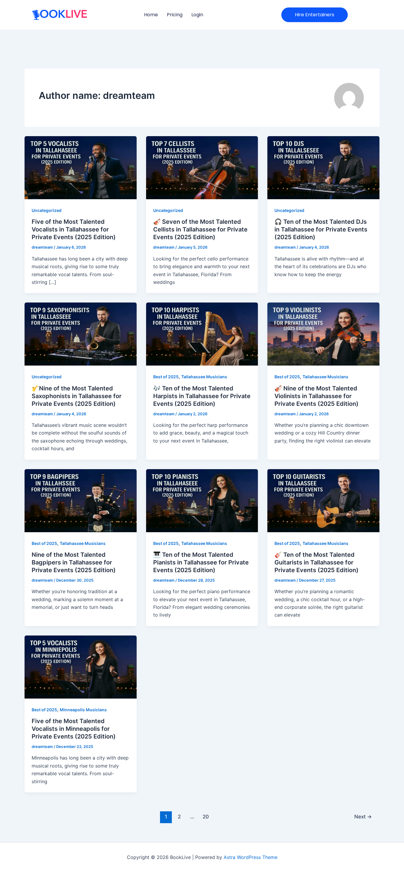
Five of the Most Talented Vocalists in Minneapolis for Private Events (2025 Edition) (74, 728)
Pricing (174, 14)
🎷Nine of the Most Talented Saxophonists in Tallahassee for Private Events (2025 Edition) (77, 396)
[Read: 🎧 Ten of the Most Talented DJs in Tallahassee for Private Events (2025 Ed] (323, 167)
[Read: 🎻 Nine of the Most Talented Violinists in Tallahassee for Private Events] (323, 334)
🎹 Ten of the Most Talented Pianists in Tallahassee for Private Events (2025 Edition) (201, 562)
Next (363, 816)
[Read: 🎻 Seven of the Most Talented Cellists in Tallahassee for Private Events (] (202, 167)
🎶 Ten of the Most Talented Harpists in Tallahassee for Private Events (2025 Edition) (202, 396)
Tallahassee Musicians (204, 376)
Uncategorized (47, 210)
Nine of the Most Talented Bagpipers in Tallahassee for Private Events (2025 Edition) (74, 562)
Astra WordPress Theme (250, 857)
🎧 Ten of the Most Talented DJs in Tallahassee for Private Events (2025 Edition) (320, 229)
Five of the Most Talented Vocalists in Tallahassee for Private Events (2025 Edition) (74, 229)
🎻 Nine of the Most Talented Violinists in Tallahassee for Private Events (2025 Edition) (316, 396)
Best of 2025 (166, 376)
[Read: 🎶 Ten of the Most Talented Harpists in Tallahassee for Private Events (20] (202, 334)
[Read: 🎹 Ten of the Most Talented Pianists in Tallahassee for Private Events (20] (202, 500)
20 (206, 816)
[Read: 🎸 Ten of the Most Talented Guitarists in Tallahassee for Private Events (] (323, 500)
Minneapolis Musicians (83, 709)
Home (151, 14)
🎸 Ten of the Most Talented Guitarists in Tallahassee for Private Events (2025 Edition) (316, 562)
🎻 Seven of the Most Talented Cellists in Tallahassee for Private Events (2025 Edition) (200, 229)
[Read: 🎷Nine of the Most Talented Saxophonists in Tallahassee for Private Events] (81, 334)
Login (197, 14)
